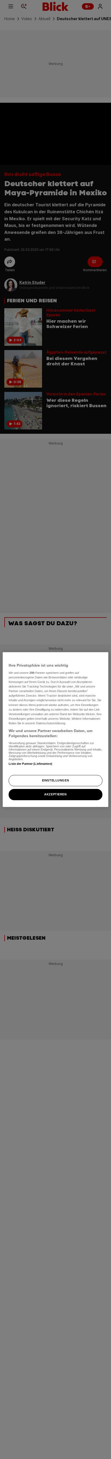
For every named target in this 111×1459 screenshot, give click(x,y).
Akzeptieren (55, 794)
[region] (55, 729)
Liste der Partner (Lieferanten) (30, 763)
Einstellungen (55, 780)
